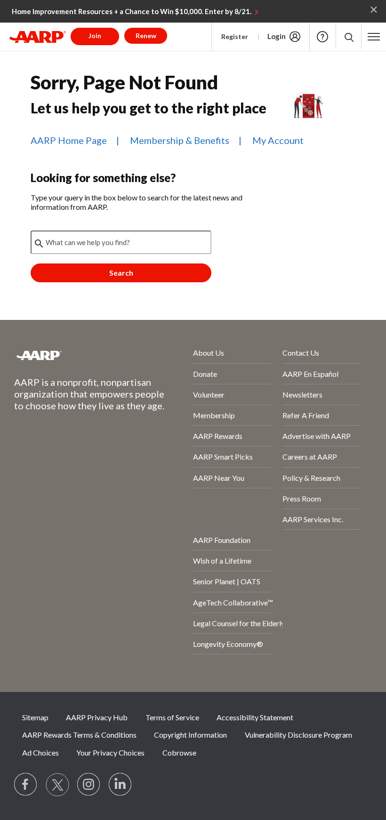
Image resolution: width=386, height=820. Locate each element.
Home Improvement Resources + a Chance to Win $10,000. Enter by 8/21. (131, 11)
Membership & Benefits (179, 140)
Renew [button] (146, 36)
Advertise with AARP (316, 435)
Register (234, 36)
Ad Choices (40, 752)
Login (276, 36)
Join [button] (94, 36)
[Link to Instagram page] (89, 784)
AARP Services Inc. (312, 519)
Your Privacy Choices (110, 752)
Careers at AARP (309, 456)
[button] (348, 36)
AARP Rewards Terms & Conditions (79, 734)
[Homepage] (37, 37)
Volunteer (209, 394)
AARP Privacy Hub (97, 717)
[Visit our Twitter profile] (57, 784)
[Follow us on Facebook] (26, 784)
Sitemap (35, 717)
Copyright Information (190, 734)
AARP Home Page (69, 140)
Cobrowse (179, 752)
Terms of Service (172, 717)
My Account (278, 140)
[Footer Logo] (78, 355)
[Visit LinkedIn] (120, 784)
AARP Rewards (217, 435)
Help (322, 36)
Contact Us (300, 352)
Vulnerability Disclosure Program (298, 734)
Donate (205, 373)
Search (121, 272)
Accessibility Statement (255, 717)
